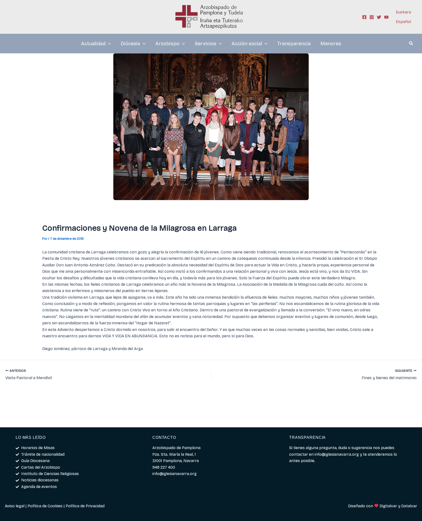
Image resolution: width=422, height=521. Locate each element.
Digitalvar (388, 506)
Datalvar (409, 506)
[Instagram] (371, 17)
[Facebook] (364, 17)
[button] (411, 44)
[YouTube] (386, 17)
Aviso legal (14, 506)
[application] (108, 43)
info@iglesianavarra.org (337, 454)
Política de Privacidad (85, 506)
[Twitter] (379, 17)
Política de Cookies (45, 506)
